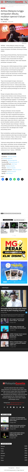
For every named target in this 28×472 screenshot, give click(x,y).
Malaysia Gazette (12, 156)
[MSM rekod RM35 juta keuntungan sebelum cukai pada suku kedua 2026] (23, 225)
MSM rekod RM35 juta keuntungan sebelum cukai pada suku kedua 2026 (23, 231)
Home (2, 5)
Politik (2, 451)
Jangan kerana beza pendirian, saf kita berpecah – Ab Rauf (18, 426)
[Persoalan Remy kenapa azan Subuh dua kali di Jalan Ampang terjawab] (14, 298)
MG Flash (14, 164)
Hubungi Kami (11, 467)
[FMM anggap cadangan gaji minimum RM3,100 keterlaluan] (5, 329)
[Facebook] (4, 407)
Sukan (2, 460)
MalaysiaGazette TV (14, 162)
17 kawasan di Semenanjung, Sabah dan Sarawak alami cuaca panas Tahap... (18, 419)
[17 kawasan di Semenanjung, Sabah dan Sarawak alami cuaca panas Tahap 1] (5, 420)
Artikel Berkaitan (8, 219)
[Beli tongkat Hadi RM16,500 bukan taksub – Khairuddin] (5, 321)
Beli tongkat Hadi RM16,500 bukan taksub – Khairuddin (17, 319)
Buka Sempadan (11, 213)
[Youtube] (23, 407)
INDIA (16, 213)
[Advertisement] (14, 197)
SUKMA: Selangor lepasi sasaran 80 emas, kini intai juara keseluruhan (18, 335)
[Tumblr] (17, 407)
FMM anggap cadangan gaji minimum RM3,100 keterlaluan (18, 327)
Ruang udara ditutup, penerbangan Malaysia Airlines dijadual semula (4, 231)
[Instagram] (7, 407)
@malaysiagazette (7, 158)
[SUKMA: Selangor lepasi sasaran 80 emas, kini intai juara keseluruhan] (5, 336)
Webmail (18, 467)
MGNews (3, 453)
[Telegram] (14, 407)
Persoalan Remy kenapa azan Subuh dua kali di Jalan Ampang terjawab (14, 309)
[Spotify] (11, 407)
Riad (19, 213)
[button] (25, 2)
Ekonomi (6, 5)
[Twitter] (20, 407)
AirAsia (5, 213)
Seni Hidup (3, 306)
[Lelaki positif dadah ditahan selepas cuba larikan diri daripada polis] (5, 435)
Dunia (2, 458)
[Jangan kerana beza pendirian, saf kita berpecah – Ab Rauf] (5, 427)
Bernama (5, 21)
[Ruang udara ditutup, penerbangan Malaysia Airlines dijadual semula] (5, 225)
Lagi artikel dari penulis (19, 219)
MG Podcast (9, 173)
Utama (2, 448)
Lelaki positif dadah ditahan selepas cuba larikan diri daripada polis (17, 434)
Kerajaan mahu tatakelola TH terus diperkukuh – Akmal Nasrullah (14, 231)
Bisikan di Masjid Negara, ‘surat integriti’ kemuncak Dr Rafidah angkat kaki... (18, 343)
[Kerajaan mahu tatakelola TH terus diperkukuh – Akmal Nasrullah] (14, 225)
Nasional (3, 446)
